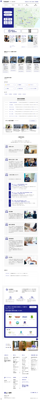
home (2, 7)
